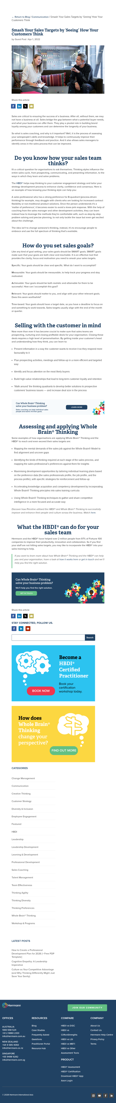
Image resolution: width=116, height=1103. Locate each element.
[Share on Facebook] (13, 106)
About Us (95, 1025)
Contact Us (96, 1030)
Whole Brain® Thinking (24, 915)
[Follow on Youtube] (28, 628)
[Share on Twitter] (25, 106)
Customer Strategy (21, 801)
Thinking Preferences (23, 908)
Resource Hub (39, 1048)
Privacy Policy (97, 1039)
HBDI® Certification (70, 1071)
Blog (34, 1025)
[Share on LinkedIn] (19, 106)
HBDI (14, 831)
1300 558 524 (9, 1029)
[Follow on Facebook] (14, 628)
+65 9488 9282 (10, 1056)
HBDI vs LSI (67, 1039)
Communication (40, 16)
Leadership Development (25, 847)
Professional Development (26, 862)
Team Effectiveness (22, 885)
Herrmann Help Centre (101, 1034)
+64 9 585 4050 (10, 1044)
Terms (93, 1043)
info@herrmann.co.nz (12, 1048)
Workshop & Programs (23, 923)
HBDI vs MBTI (68, 1043)
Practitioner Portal (41, 1043)
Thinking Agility (20, 892)
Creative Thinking (21, 793)
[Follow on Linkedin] (21, 628)
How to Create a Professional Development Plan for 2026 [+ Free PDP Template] (33, 953)
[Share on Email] (31, 106)
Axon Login (66, 1080)
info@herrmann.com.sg (13, 1059)
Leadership (17, 839)
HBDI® (19, 183)
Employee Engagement (24, 816)
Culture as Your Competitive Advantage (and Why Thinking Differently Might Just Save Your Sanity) (33, 973)
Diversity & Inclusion (22, 808)
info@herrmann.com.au (13, 1036)
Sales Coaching (20, 869)
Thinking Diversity (21, 900)
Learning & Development (25, 854)
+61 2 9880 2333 (10, 1033)
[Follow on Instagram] (93, 1095)
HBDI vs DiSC (68, 1025)
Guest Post (20, 39)
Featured (16, 824)
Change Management (23, 778)
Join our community (87, 1007)
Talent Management (22, 877)
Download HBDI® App (72, 1076)
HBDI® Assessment (70, 1066)
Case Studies (38, 1030)
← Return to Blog (21, 16)
